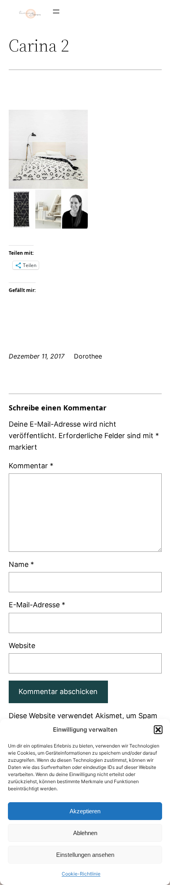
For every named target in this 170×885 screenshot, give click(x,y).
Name (21, 564)
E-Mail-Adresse (37, 605)
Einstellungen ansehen (85, 854)
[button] (158, 730)
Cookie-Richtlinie (81, 874)
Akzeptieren (85, 811)
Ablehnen (85, 833)
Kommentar (31, 466)
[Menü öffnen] (56, 11)
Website (22, 645)
